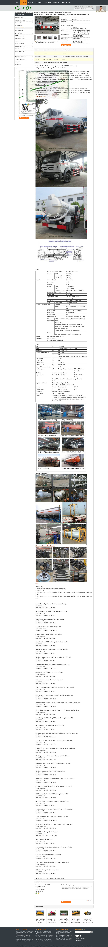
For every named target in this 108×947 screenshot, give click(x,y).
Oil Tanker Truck (18, 25)
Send (91, 931)
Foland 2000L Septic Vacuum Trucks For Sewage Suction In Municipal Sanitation (75, 920)
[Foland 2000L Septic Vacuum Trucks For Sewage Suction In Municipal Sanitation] (75, 913)
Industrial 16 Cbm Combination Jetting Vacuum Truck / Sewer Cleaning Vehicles (52, 920)
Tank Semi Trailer (19, 22)
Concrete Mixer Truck (20, 54)
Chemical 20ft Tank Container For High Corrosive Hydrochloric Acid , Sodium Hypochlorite (24, 932)
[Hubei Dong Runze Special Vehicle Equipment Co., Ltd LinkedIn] (76, 936)
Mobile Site (79, 940)
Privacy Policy (20, 946)
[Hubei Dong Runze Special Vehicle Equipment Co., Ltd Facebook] (79, 936)
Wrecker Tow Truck (19, 41)
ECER (91, 946)
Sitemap (82, 938)
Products (23, 2)
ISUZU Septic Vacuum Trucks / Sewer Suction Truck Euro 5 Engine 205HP (64, 939)
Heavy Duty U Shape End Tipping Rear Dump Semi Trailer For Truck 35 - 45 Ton (44, 937)
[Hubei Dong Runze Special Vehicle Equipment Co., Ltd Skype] (36, 893)
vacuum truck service (49, 878)
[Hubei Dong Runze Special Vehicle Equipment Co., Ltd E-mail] (38, 893)
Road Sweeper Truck (19, 46)
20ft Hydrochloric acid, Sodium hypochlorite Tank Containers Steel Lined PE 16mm (23, 937)
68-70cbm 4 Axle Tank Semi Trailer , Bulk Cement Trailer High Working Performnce (44, 932)
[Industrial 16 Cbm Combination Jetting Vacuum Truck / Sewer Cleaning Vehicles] (52, 913)
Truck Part (17, 62)
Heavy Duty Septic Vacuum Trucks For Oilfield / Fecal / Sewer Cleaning (64, 936)
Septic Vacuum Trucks (28, 12)
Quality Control (47, 2)
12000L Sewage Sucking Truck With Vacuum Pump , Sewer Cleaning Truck (64, 920)
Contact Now (67, 45)
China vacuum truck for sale (30, 946)
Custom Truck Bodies (20, 38)
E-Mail (77, 938)
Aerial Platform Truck (19, 43)
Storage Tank (18, 64)
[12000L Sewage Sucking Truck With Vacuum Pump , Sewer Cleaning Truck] (63, 913)
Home (17, 2)
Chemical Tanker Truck (20, 20)
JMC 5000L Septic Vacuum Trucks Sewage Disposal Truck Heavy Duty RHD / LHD (88, 920)
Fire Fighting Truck (19, 30)
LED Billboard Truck (19, 48)
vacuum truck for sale (59, 878)
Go (92, 8)
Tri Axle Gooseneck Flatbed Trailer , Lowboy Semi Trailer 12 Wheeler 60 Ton (44, 941)
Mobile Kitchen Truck (19, 51)
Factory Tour (38, 2)
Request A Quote (66, 2)
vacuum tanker (41, 878)
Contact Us (56, 2)
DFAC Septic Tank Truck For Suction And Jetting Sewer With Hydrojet (40, 920)
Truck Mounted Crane (20, 59)
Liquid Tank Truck (19, 17)
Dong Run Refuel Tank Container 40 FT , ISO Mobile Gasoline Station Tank (24, 940)
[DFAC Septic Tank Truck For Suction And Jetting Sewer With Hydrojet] (40, 913)
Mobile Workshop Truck (20, 56)
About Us (30, 2)
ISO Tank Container (19, 35)
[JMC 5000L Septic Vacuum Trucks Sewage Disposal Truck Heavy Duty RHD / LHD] (87, 913)
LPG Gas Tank (18, 33)
